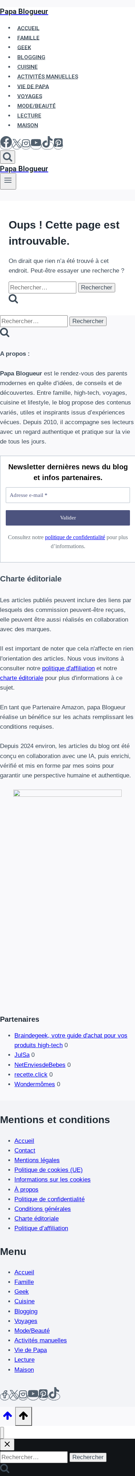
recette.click (31, 1074)
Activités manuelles (40, 1340)
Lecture (24, 1359)
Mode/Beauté (32, 1330)
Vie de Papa (30, 1350)
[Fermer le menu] (2, 1433)
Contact (24, 1150)
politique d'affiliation (68, 668)
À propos (26, 1189)
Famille (24, 1282)
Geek (21, 1291)
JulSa (22, 1054)
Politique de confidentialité (49, 1199)
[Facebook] (6, 145)
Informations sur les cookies (52, 1179)
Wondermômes (34, 1084)
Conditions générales (42, 1209)
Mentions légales (37, 1160)
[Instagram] (26, 145)
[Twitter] (13, 1396)
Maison (27, 125)
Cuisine (24, 1301)
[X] (16, 145)
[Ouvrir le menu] (8, 181)
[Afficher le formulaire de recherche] (7, 157)
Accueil (24, 1140)
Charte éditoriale (36, 1218)
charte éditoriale (21, 678)
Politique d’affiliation (41, 1228)
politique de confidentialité (75, 537)
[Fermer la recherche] (7, 1445)
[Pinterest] (58, 145)
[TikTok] (47, 145)
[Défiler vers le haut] (7, 1418)
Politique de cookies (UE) (48, 1169)
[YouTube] (36, 145)
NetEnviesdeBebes (40, 1065)
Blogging (25, 1311)
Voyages (25, 1321)
